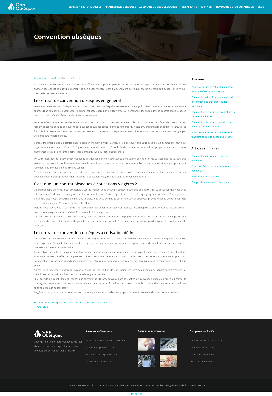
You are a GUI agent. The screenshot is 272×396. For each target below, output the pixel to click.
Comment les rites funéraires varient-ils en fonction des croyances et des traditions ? (212, 101)
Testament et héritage (196, 7)
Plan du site (136, 393)
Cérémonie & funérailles (85, 7)
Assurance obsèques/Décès (158, 7)
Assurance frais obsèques (205, 176)
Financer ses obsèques (120, 7)
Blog (261, 7)
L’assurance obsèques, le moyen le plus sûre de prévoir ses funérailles (72, 305)
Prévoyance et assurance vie (234, 7)
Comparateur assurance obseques (210, 182)
